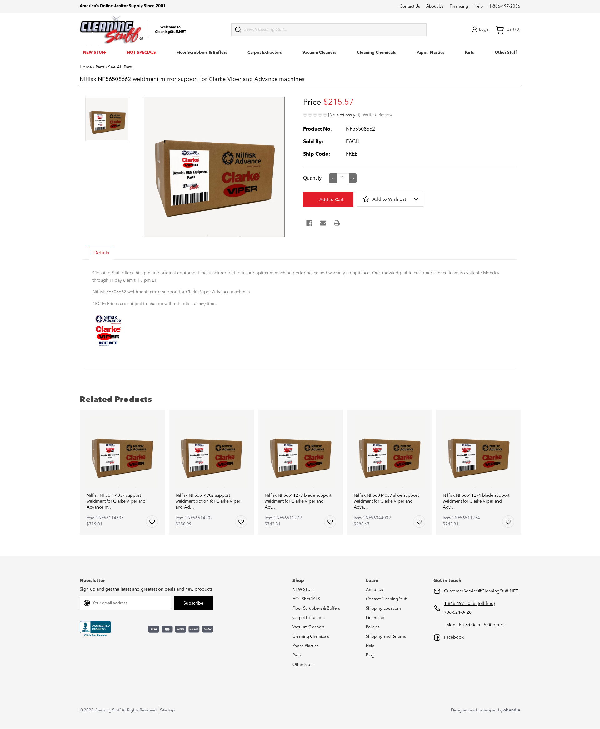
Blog (370, 655)
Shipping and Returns (386, 637)
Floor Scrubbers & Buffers (202, 53)
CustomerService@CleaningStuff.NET (481, 591)
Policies (373, 627)
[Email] (323, 223)
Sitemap (167, 710)
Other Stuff (506, 53)
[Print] (337, 223)
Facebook (454, 637)
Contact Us (410, 6)
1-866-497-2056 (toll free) (469, 603)
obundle (511, 710)
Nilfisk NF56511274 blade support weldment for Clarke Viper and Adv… (476, 501)
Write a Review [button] (377, 115)
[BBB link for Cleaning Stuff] (95, 629)
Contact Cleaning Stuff (387, 599)
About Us (434, 6)
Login (484, 30)
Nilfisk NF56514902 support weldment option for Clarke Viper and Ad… (208, 501)
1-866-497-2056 (504, 6)
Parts (469, 53)
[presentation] (107, 120)
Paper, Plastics (430, 53)
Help (478, 6)
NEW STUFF (94, 53)
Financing (459, 6)
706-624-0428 (458, 612)
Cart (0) (513, 30)
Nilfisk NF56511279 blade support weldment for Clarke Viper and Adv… (298, 501)
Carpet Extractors (265, 53)
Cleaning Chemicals (376, 53)
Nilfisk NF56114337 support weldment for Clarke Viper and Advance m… (116, 501)
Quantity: (313, 178)
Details (101, 253)
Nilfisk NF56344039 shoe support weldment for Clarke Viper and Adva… (386, 501)
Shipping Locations (384, 608)
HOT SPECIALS (141, 53)
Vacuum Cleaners (319, 53)
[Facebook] (309, 223)
